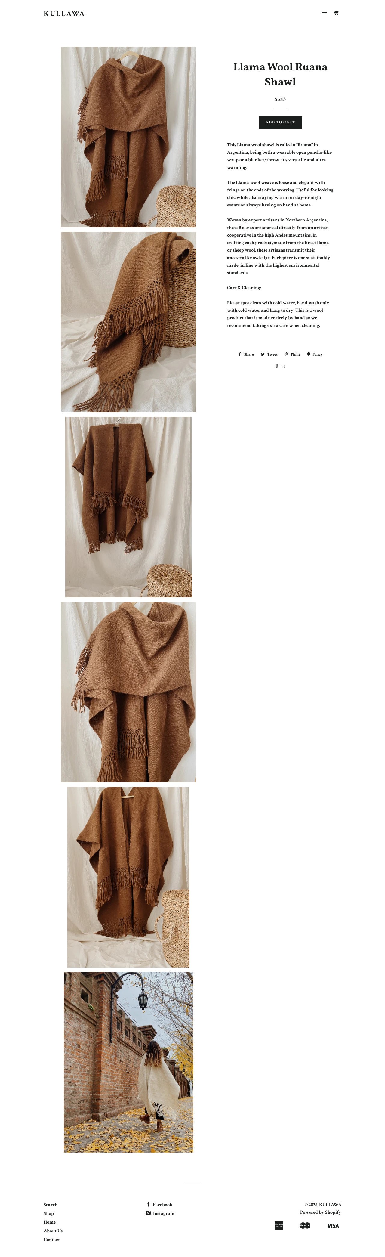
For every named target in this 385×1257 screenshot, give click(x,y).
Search (50, 1205)
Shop (49, 1213)
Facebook (162, 1205)
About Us (53, 1231)
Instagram (163, 1213)
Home (50, 1222)
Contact (52, 1240)
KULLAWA (64, 14)
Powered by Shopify (320, 1212)
